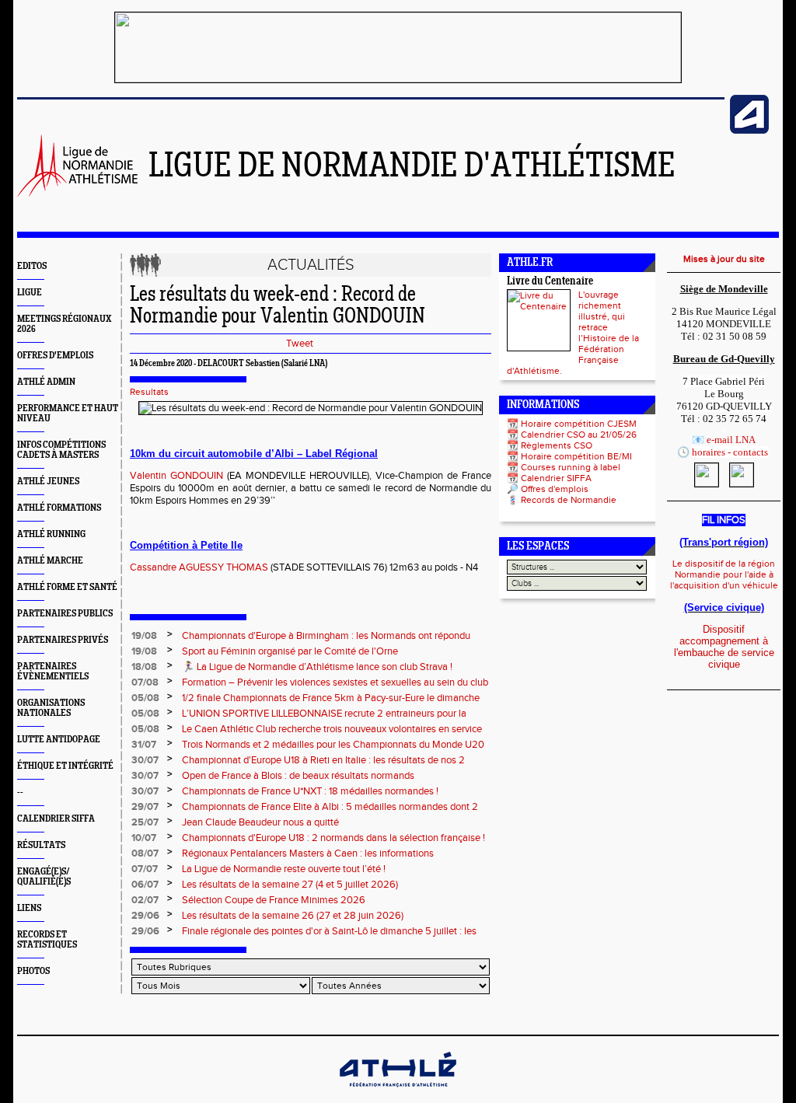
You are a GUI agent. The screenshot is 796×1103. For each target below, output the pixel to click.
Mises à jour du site (724, 258)
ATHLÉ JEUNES (48, 481)
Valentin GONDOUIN (176, 475)
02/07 (145, 900)
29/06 (145, 915)
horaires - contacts (730, 452)
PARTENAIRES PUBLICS (65, 614)
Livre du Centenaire (550, 282)
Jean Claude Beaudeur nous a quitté (260, 822)
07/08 (145, 682)
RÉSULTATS (41, 845)
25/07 (145, 822)
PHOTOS (33, 971)
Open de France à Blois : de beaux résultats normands (298, 776)
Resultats (149, 391)
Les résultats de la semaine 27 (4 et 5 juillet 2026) (290, 884)
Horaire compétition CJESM (579, 423)
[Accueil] (77, 193)
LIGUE (29, 293)
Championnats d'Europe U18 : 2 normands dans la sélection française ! (333, 838)
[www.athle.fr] (749, 130)
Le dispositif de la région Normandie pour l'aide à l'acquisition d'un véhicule (724, 574)
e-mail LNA (731, 439)
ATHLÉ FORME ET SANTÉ (67, 587)
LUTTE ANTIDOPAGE (58, 740)
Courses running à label (570, 467)
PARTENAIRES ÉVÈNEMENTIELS (53, 671)
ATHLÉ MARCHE (50, 561)
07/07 (144, 869)
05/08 (145, 698)
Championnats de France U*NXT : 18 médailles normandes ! (310, 791)
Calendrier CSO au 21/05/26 (579, 434)
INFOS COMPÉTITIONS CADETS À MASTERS (61, 450)
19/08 (144, 636)
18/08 (144, 667)
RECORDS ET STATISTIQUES (47, 940)
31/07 (143, 744)
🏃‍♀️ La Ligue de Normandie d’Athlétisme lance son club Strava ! (317, 667)
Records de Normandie (568, 499)
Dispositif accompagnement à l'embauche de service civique (724, 646)
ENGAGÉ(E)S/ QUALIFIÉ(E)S (44, 877)
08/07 (145, 853)
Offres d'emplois (554, 488)
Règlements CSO (556, 445)
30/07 (145, 760)
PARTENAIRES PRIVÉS (62, 640)
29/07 (145, 807)
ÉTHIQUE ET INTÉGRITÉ (65, 766)
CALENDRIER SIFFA (56, 819)
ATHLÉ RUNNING (51, 534)
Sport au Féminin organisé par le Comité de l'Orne (290, 651)
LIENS (29, 908)
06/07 (145, 884)
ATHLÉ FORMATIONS (59, 508)
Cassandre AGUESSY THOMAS (199, 567)
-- (20, 792)
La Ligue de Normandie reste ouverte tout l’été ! (284, 869)
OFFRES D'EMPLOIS (55, 356)
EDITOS (32, 266)
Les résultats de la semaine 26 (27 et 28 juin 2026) (292, 915)
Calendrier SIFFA (556, 478)
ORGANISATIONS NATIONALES (51, 708)
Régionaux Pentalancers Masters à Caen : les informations (308, 853)
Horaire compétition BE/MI (576, 456)
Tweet (299, 343)
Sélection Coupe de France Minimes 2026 (273, 900)
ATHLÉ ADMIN (46, 382)
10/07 (143, 838)
